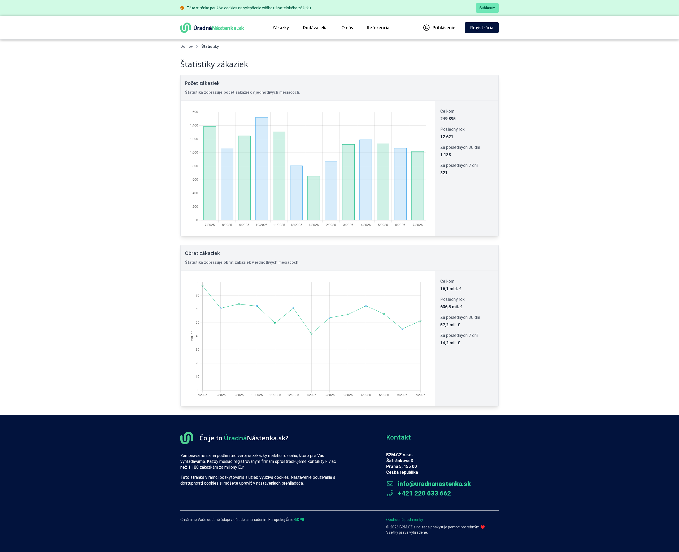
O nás (347, 28)
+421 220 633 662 (423, 493)
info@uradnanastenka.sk (433, 484)
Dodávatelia (315, 28)
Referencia (378, 28)
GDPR (299, 520)
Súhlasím (487, 8)
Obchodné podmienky (404, 520)
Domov (186, 46)
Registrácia (481, 28)
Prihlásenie (444, 28)
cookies (281, 477)
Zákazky (280, 28)
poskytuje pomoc (445, 527)
